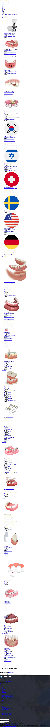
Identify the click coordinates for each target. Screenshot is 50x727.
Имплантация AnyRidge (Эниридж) (10, 143)
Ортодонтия (4, 707)
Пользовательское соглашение (7, 695)
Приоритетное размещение (6, 714)
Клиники (3, 6)
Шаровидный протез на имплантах (10, 287)
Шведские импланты (7, 210)
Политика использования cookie (7, 697)
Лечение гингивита (7, 649)
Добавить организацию (6, 699)
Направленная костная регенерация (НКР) (11, 113)
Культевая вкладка (7, 364)
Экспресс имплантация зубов (9, 91)
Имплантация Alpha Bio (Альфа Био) (10, 166)
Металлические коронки (8, 338)
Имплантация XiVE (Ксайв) (9, 252)
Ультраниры (6, 553)
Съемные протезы (7, 312)
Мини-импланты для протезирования (10, 71)
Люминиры (6, 549)
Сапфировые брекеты (8, 460)
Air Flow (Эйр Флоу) (7, 626)
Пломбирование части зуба (8, 583)
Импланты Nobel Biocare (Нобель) (10, 229)
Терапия (3, 705)
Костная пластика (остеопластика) (10, 119)
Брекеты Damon (7, 466)
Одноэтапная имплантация (8, 94)
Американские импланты (8, 228)
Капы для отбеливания (8, 529)
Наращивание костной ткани (9, 110)
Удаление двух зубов (7, 396)
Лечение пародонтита (8, 651)
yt (0, 683)
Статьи (3, 11)
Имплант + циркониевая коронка (9, 36)
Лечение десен (6, 648)
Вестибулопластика (7, 426)
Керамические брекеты (8, 462)
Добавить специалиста (6, 700)
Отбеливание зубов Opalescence (9, 522)
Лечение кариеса (7, 602)
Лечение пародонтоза (7, 661)
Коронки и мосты (7, 332)
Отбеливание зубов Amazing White (10, 526)
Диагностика (4, 710)
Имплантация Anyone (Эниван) (9, 141)
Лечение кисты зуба (7, 603)
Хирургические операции (8, 417)
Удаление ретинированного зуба (9, 390)
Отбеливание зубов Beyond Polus (9, 515)
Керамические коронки (8, 340)
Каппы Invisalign (7, 492)
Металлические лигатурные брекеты (10, 472)
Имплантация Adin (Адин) (8, 168)
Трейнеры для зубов (7, 495)
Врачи (3, 7)
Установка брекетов (7, 457)
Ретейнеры (6, 493)
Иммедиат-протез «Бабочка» (9, 319)
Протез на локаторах (7, 289)
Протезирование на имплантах (9, 282)
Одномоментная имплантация (9, 92)
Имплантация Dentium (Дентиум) (9, 137)
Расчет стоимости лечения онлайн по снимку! (10, 14)
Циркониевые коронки (8, 333)
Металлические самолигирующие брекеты (11, 458)
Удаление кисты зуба (7, 431)
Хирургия (4, 706)
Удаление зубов (6, 385)
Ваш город (2, 720)
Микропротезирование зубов (9, 361)
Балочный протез (7, 285)
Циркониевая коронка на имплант (10, 293)
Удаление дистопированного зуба (10, 400)
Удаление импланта (7, 394)
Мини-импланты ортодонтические (10, 73)
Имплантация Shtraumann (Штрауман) (10, 188)
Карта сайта (4, 692)
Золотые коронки (7, 342)
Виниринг (6, 546)
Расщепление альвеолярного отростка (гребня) (12, 117)
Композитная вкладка (8, 368)
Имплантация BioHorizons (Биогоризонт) (11, 233)
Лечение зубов (6, 601)
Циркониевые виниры (8, 555)
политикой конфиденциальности (11, 724)
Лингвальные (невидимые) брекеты (10, 464)
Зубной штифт (6, 362)
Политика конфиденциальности (7, 696)
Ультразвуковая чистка (8, 628)
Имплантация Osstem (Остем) (9, 139)
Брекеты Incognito (7, 470)
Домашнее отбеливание (8, 527)
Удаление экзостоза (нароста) (9, 437)
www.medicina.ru (11, 672)
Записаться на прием (4, 722)
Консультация (4, 8)
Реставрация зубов (7, 580)
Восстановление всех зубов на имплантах (11, 49)
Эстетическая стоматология (7, 708)
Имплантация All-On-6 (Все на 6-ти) (10, 54)
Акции (3, 9)
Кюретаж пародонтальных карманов (10, 657)
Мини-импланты (7, 70)
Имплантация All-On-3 (8, 50)
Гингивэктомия (6, 427)
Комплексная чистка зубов (8, 631)
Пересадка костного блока (8, 115)
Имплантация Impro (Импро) (9, 254)
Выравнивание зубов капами (9, 489)
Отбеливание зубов (7, 514)
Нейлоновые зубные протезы (9, 315)
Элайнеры (6, 497)
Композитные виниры (8, 551)
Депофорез (6, 659)
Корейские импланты (7, 136)
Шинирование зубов (7, 653)
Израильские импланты (8, 163)
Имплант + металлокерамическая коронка (11, 34)
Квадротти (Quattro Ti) (8, 325)
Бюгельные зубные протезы (9, 313)
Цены (3, 10)
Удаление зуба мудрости (8, 388)
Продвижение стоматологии (7, 713)
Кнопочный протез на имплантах (9, 295)
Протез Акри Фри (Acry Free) (9, 323)
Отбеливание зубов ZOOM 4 (9, 524)
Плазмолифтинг (7, 663)
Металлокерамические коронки (9, 335)
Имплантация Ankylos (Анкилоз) (9, 250)
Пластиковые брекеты (8, 468)
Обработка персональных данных (8, 698)
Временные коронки (7, 336)
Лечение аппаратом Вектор (8, 655)
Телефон (1, 718)
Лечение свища (6, 440)
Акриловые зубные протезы (9, 317)
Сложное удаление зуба (8, 398)
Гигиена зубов (6, 625)
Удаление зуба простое (8, 386)
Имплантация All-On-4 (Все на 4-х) (10, 52)
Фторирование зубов (7, 630)
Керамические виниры (8, 547)
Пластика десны (7, 433)
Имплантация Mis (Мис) (8, 164)
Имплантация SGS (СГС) (8, 190)
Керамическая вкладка (8, 366)
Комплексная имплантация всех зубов (10, 56)
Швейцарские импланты (8, 187)
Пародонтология (5, 709)
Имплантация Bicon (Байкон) (9, 231)
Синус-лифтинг (7, 111)
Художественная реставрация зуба (10, 581)
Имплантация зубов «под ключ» (9, 33)
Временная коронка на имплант (9, 291)
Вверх (4, 726)
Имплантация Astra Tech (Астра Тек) (10, 211)
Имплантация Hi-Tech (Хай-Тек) (9, 170)
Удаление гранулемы (7, 438)
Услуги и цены (4, 16)
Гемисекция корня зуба (8, 429)
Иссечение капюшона (8, 425)
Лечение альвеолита (7, 435)
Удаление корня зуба (7, 392)
